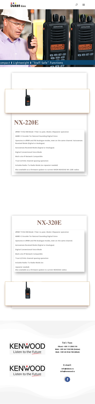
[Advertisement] (49, 198)
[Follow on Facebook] (67, 379)
